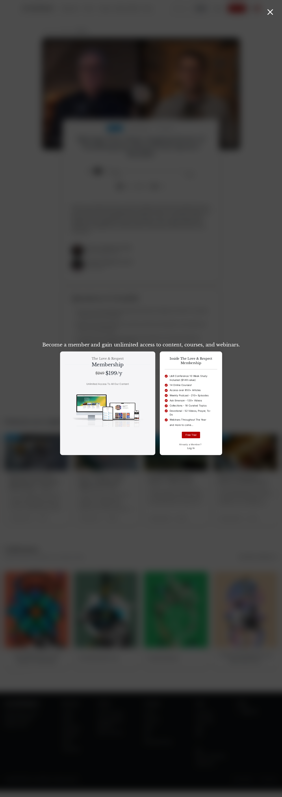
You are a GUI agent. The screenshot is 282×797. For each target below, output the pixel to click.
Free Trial (191, 435)
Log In (191, 448)
